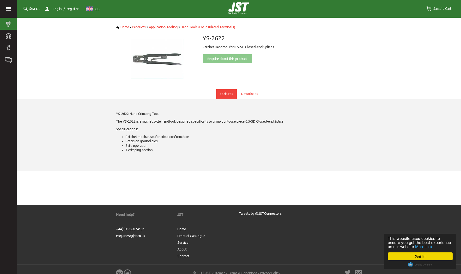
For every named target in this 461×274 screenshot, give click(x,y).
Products (139, 27)
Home (125, 27)
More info (423, 246)
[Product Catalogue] (9, 24)
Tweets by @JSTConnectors (260, 213)
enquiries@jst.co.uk (130, 236)
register (73, 9)
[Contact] (9, 60)
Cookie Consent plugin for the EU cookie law (420, 264)
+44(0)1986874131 (130, 229)
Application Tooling (163, 27)
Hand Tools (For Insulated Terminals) (208, 27)
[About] (9, 48)
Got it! (420, 256)
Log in (57, 9)
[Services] (9, 36)
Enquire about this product (227, 59)
